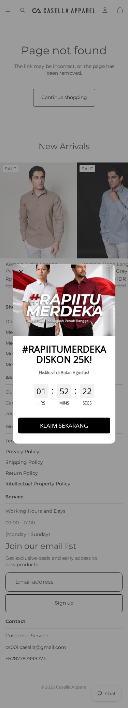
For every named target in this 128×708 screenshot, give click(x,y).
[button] (21, 272)
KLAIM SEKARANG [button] (64, 425)
